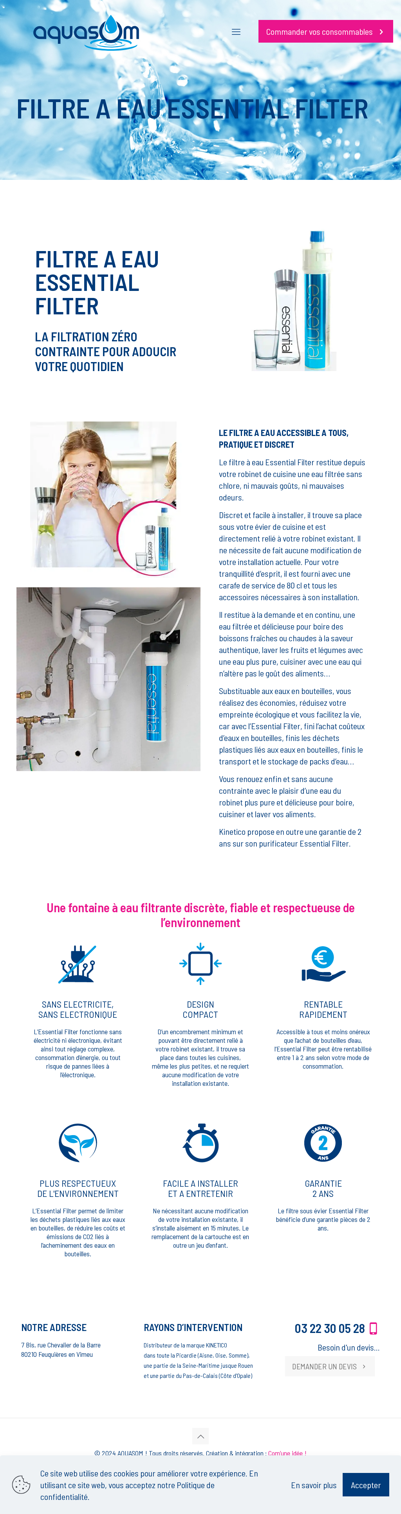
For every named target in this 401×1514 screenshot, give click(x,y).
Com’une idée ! (287, 1453)
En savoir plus (314, 1485)
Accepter (366, 1485)
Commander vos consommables (319, 31)
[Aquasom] (86, 31)
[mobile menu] (236, 31)
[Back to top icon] (200, 1436)
